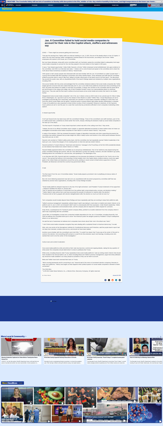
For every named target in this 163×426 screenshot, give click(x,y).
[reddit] (113, 280)
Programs (34, 5)
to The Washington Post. (88, 153)
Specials (50, 5)
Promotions (115, 5)
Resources (97, 5)
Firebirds (153, 5)
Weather (66, 5)
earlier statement (96, 210)
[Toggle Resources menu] (100, 5)
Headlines (18, 5)
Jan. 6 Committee (70, 59)
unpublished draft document (84, 179)
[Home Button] (10, 5)
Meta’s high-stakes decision (95, 101)
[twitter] (109, 280)
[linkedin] (116, 280)
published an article (62, 120)
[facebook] (105, 280)
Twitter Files (95, 98)
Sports (81, 5)
